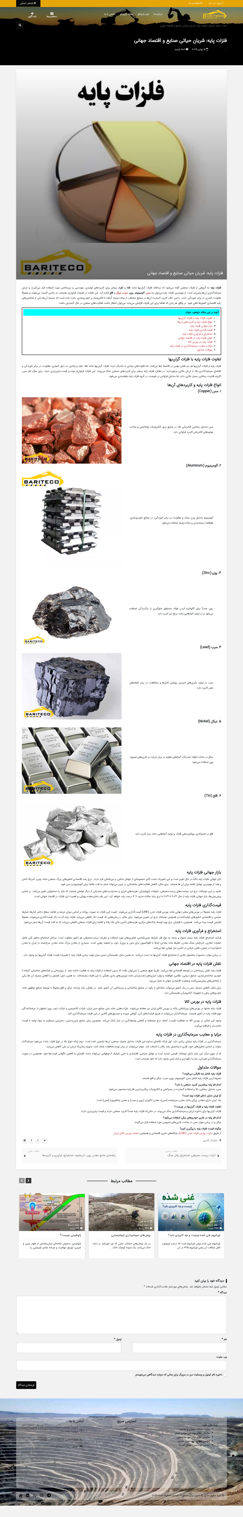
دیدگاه (222, 1293)
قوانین (130, 1451)
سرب (125, 293)
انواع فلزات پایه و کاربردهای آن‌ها (195, 322)
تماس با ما (102, 14)
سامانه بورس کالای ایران (126, 1133)
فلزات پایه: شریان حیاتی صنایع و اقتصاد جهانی (180, 41)
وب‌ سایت (221, 1357)
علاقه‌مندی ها (194, 3)
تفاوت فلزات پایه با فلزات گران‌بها (195, 318)
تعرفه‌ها (129, 1440)
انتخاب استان (27, 3)
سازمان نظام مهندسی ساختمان (194, 1437)
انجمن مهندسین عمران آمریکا (194, 1445)
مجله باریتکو (118, 14)
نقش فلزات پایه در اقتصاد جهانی (195, 338)
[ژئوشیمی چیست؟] (52, 1212)
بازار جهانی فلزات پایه (201, 326)
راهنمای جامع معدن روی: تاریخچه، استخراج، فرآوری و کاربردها (79, 1155)
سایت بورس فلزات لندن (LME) (195, 1133)
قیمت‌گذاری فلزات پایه (200, 330)
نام (224, 1339)
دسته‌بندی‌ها (40, 16)
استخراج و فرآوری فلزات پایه (197, 334)
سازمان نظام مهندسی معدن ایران (192, 1433)
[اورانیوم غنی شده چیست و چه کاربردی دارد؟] (191, 1212)
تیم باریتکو (135, 14)
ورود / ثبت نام (215, 3)
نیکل (118, 293)
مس (148, 293)
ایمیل (118, 1339)
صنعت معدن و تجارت (192, 1429)
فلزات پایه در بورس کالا (200, 342)
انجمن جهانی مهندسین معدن (194, 1441)
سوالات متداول (204, 350)
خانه (225, 25)
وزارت (207, 1429)
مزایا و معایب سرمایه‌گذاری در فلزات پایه (191, 346)
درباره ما (150, 14)
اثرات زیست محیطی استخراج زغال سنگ (191, 1155)
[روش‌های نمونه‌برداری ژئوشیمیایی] (122, 1212)
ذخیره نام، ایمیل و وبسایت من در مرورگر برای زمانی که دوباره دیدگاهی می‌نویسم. (178, 1375)
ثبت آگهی (28, 16)
